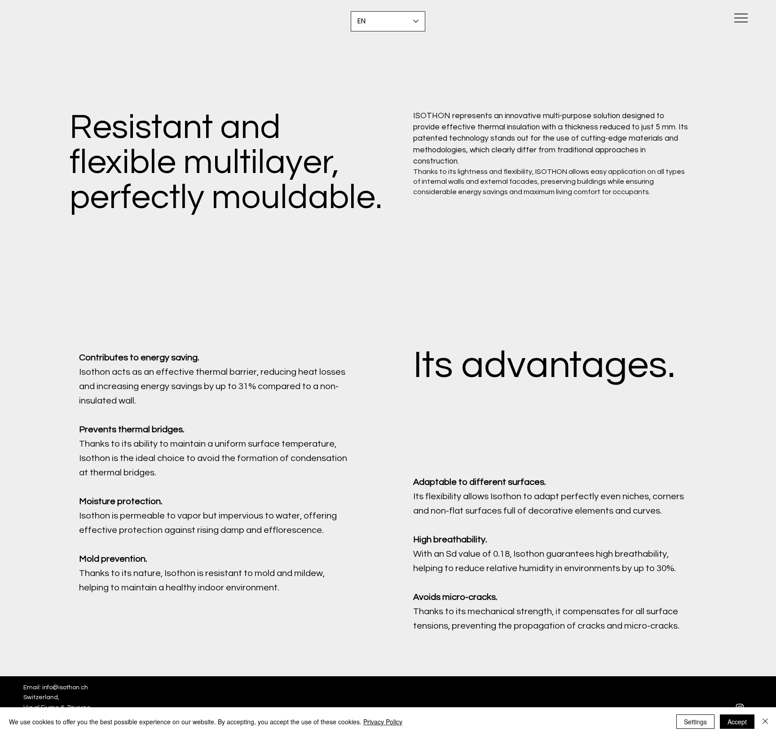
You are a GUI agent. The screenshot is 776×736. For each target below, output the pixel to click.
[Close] (765, 721)
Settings (695, 721)
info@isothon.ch (65, 687)
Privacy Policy (382, 721)
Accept (737, 721)
